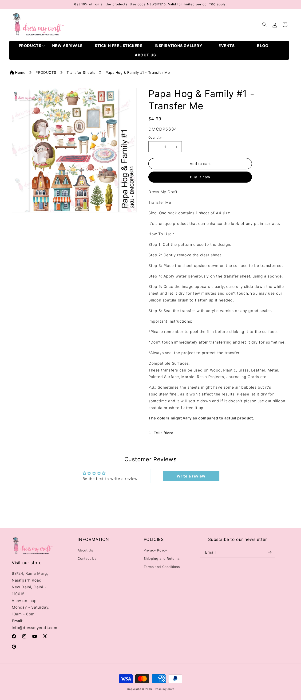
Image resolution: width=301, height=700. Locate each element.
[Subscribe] (270, 552)
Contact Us (87, 558)
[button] (32, 46)
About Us (85, 550)
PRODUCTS (46, 72)
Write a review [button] (191, 476)
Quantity (155, 137)
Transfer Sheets (81, 72)
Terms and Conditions (162, 567)
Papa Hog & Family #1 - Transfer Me (138, 72)
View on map (24, 600)
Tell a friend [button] (164, 433)
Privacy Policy (155, 550)
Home (20, 72)
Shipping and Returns (162, 558)
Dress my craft (164, 689)
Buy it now (200, 177)
